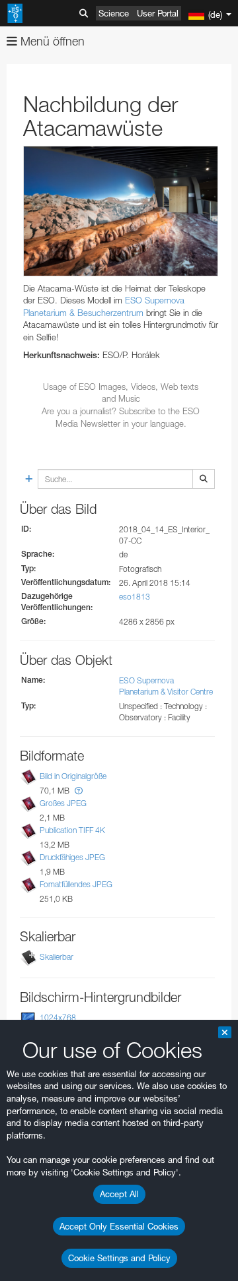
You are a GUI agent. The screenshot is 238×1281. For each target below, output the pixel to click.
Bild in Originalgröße (73, 776)
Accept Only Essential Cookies (119, 1226)
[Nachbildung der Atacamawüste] (121, 210)
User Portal (157, 13)
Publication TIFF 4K (72, 830)
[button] (79, 791)
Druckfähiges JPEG (72, 857)
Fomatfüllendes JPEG (76, 885)
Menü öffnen (51, 41)
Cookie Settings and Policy (119, 1258)
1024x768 (58, 1017)
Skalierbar (56, 957)
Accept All (119, 1194)
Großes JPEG (63, 803)
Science (114, 13)
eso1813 (134, 597)
